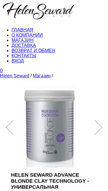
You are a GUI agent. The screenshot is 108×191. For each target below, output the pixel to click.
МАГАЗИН (23, 40)
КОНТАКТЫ (24, 55)
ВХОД (18, 60)
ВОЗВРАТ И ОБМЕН (33, 50)
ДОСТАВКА (24, 45)
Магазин (42, 75)
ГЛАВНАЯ (22, 29)
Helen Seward (14, 75)
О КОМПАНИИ (27, 35)
